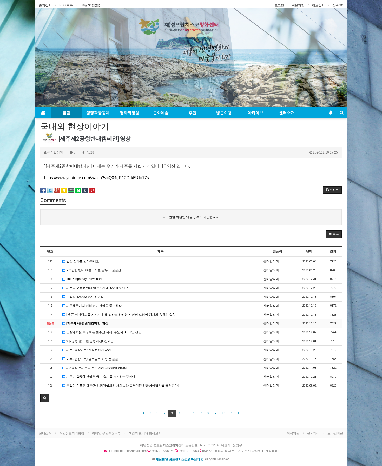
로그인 (279, 5)
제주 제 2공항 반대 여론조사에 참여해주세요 (96, 288)
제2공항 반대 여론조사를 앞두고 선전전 (93, 270)
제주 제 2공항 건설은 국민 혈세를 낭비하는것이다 (100, 376)
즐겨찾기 (45, 5)
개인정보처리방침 (71, 433)
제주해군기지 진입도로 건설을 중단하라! (93, 306)
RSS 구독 (66, 5)
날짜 (309, 251)
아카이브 (255, 112)
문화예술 (161, 112)
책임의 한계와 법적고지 (145, 433)
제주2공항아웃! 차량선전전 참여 (88, 350)
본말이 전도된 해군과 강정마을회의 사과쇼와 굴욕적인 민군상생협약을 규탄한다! (122, 385)
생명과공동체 (98, 112)
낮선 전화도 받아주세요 (82, 261)
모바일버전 (335, 433)
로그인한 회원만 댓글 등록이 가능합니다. (191, 217)
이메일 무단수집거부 (106, 433)
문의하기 (313, 433)
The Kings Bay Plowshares (84, 279)
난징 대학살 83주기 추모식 (84, 297)
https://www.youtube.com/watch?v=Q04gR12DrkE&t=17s (96, 178)
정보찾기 (318, 5)
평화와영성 (129, 112)
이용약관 (293, 433)
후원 (192, 112)
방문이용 (224, 112)
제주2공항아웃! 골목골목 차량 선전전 (91, 359)
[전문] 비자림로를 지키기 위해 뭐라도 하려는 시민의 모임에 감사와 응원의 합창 (120, 314)
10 (224, 413)
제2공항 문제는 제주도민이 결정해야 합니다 (96, 368)
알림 (66, 112)
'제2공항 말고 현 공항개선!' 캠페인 (89, 341)
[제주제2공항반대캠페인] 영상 (86, 323)
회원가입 (298, 5)
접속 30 (337, 5)
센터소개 (287, 112)
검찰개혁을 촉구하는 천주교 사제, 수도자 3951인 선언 (103, 332)
